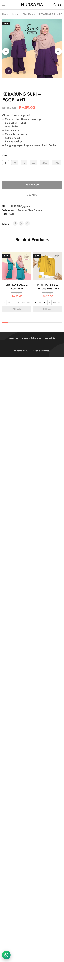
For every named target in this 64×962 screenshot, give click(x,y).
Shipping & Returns (31, 337)
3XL (28, 302)
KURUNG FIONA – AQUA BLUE (17, 286)
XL (18, 302)
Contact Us (49, 337)
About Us (13, 337)
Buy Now (32, 195)
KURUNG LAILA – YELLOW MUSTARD (47, 286)
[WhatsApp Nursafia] (6, 955)
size (4, 155)
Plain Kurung (29, 14)
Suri (11, 213)
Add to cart (32, 184)
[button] (5, 162)
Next (58, 51)
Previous (5, 51)
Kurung (15, 14)
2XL (23, 302)
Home (5, 14)
